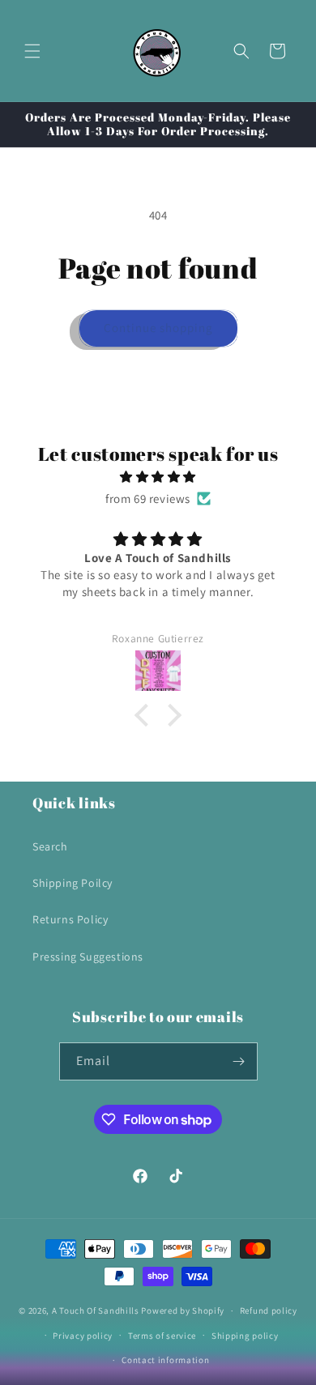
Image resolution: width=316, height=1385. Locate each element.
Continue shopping (158, 327)
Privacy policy (83, 1335)
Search (50, 846)
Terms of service (162, 1335)
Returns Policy (70, 919)
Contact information (165, 1360)
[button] (32, 51)
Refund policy (268, 1310)
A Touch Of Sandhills (95, 1310)
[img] (158, 477)
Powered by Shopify (182, 1310)
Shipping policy (245, 1335)
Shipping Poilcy (72, 883)
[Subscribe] (239, 1061)
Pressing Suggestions (87, 956)
